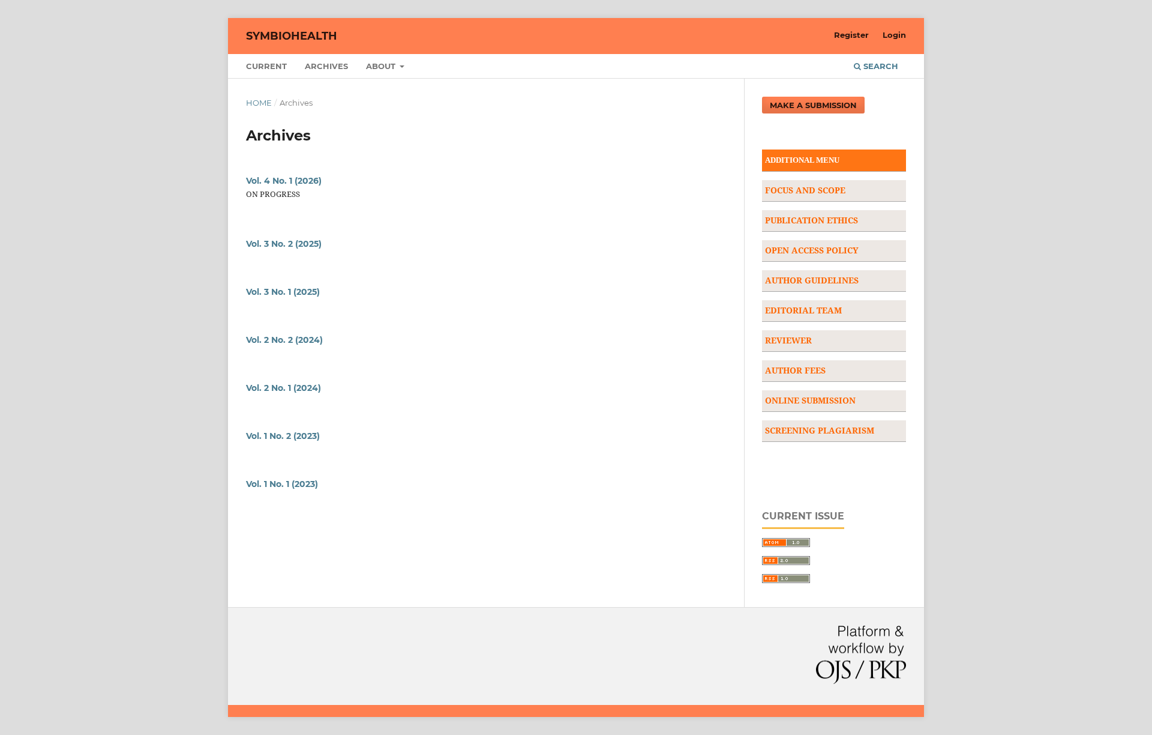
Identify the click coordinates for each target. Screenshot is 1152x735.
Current (266, 66)
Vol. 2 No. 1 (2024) (283, 388)
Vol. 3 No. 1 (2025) (283, 291)
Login (894, 35)
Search (879, 66)
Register (851, 35)
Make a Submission (813, 105)
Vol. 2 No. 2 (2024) (284, 339)
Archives (326, 66)
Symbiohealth (291, 36)
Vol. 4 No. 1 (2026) (284, 180)
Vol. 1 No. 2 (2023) (283, 436)
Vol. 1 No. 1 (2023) (282, 484)
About (382, 66)
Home (259, 102)
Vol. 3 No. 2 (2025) (284, 243)
